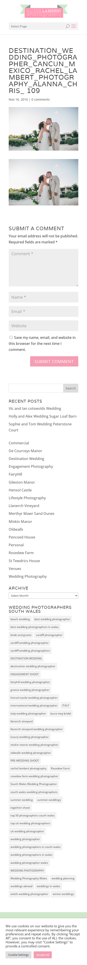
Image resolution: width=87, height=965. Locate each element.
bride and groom (20, 635)
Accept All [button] (42, 955)
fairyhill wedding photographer (30, 682)
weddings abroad (21, 886)
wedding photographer (25, 839)
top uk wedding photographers (30, 823)
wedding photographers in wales (31, 855)
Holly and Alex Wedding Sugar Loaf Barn (43, 416)
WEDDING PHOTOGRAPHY (27, 870)
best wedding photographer (52, 619)
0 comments (40, 99)
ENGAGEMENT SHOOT (24, 674)
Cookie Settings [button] (18, 955)
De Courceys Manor (25, 450)
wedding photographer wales (29, 863)
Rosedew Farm (21, 552)
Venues (15, 568)
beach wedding (20, 619)
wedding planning (63, 878)
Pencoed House (22, 537)
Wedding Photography (28, 576)
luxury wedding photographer (29, 737)
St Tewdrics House (24, 560)
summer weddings (49, 800)
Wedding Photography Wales (28, 878)
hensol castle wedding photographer (34, 698)
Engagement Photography (31, 466)
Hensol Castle (20, 490)
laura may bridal (60, 713)
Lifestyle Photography (27, 497)
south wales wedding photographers (34, 792)
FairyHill (15, 474)
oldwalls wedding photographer (30, 753)
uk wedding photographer (27, 831)
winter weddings (63, 894)
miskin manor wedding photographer (34, 745)
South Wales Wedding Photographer (33, 784)
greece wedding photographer (29, 690)
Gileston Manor (22, 482)
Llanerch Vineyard (24, 505)
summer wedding (21, 800)
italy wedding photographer (28, 713)
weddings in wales (48, 886)
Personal (16, 545)
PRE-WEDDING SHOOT (24, 760)
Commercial (19, 443)
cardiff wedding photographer (29, 643)
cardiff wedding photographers (30, 650)
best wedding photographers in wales (34, 627)
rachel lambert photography (28, 768)
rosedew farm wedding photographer (34, 776)
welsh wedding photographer (29, 894)
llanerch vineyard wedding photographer (36, 729)
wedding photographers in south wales (35, 847)
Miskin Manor (20, 521)
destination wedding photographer (32, 666)
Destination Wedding (26, 458)
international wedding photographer (34, 705)
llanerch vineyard (21, 721)
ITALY (65, 705)
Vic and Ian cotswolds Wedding (35, 408)
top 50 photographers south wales (32, 815)
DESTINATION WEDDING (26, 658)
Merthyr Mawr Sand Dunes (31, 513)
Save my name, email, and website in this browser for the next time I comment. (42, 343)
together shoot (20, 808)
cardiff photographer (49, 635)
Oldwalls (16, 529)
